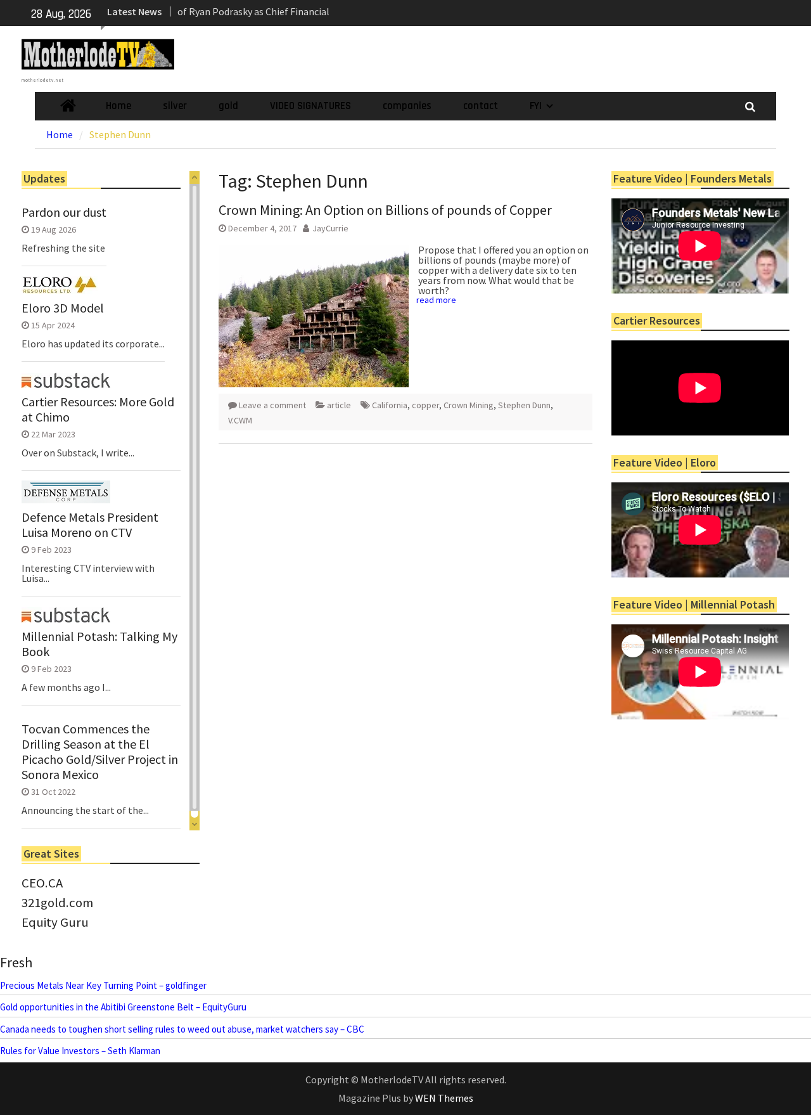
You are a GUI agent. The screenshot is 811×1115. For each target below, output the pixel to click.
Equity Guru (55, 922)
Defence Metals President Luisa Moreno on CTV (90, 525)
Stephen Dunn (524, 405)
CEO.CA (42, 883)
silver (175, 106)
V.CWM (240, 420)
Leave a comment (272, 405)
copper (425, 405)
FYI (536, 106)
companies (407, 106)
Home (118, 106)
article (339, 405)
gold (228, 106)
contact (480, 106)
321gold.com (57, 902)
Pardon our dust (64, 212)
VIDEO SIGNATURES (310, 106)
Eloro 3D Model (63, 308)
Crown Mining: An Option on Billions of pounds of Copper (385, 210)
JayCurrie (330, 228)
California (389, 405)
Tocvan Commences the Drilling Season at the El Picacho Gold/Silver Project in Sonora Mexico (100, 751)
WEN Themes (444, 1098)
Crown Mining (469, 405)
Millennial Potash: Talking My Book (99, 644)
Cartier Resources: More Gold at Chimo (98, 409)
